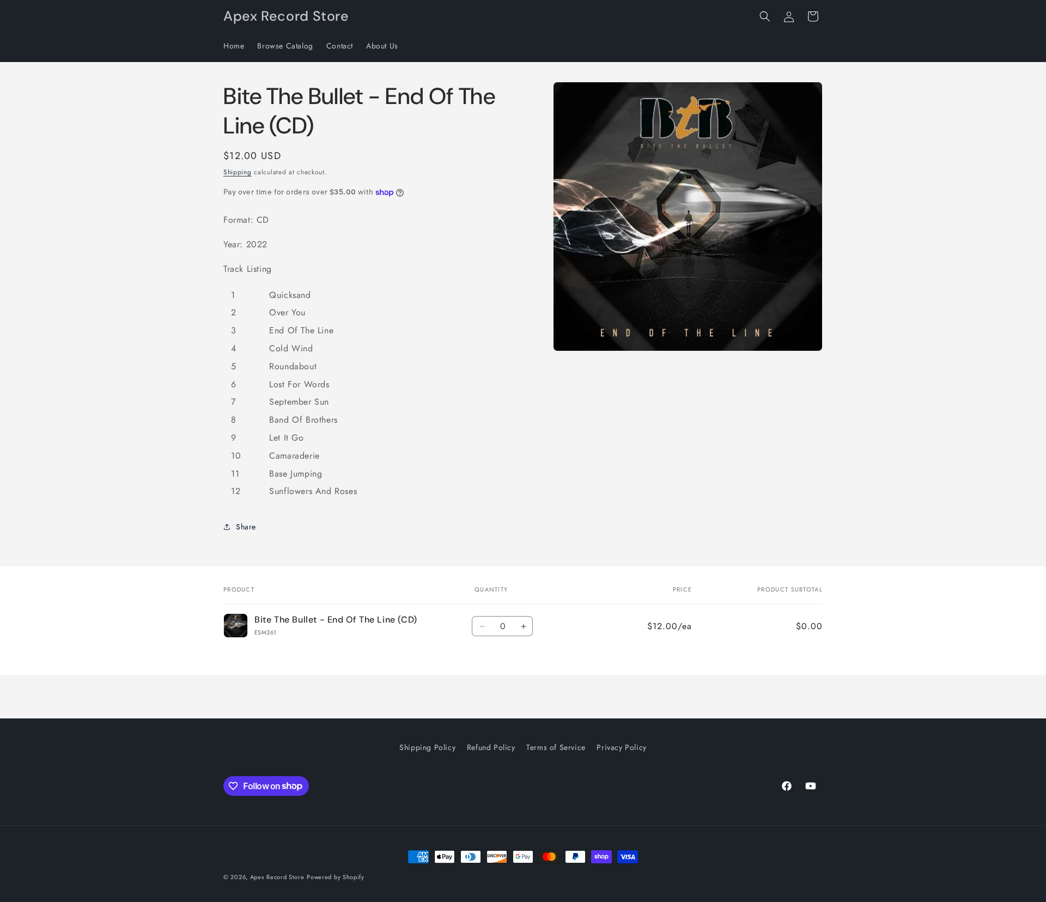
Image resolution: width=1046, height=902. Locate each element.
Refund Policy (491, 747)
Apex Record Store (277, 877)
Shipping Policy (427, 747)
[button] (765, 16)
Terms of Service (556, 747)
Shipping (237, 172)
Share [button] (246, 526)
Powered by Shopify (335, 877)
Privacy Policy (621, 747)
